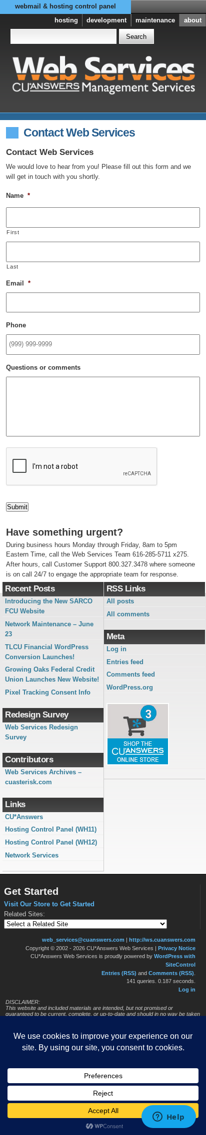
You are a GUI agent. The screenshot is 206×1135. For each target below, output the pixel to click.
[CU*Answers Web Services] (103, 74)
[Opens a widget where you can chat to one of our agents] (168, 1117)
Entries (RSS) (119, 973)
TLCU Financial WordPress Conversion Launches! (46, 652)
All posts (120, 601)
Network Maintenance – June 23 (49, 629)
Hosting (66, 20)
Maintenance (155, 20)
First (12, 232)
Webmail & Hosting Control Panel (65, 6)
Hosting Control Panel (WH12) (51, 842)
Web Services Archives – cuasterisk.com (43, 777)
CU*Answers (24, 817)
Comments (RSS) (171, 973)
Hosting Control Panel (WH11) (50, 829)
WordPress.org (129, 687)
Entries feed (125, 662)
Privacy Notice (177, 948)
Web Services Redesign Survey (41, 732)
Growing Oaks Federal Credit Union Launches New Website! (52, 674)
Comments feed (130, 674)
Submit (17, 507)
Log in (116, 649)
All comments (128, 614)
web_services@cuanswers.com (83, 940)
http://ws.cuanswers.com (162, 940)
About (193, 20)
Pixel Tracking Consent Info (47, 692)
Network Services (31, 855)
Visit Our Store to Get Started (49, 904)
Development (106, 20)
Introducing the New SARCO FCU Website (48, 606)
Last (12, 267)
